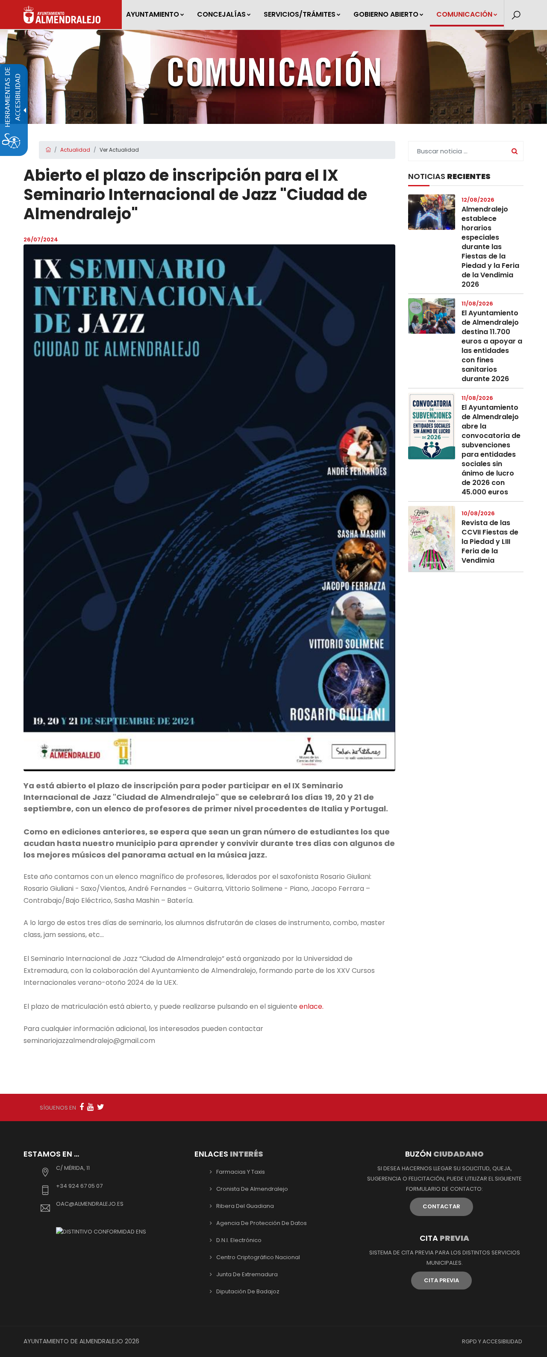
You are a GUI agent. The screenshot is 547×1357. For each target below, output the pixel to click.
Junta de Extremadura (247, 1274)
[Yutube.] (90, 1106)
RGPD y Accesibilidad (492, 1341)
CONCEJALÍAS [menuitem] (221, 14)
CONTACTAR (441, 1206)
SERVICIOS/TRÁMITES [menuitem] (299, 14)
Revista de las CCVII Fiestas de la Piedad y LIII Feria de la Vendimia (490, 541)
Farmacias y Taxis (240, 1172)
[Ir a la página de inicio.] (62, 14)
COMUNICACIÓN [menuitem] (464, 14)
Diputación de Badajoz (247, 1291)
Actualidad (75, 149)
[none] (209, 507)
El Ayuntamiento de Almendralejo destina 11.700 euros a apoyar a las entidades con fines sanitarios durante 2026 (492, 346)
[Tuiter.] (100, 1106)
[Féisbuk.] (81, 1106)
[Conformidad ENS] (101, 1231)
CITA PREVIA (441, 1280)
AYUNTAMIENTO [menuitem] (152, 14)
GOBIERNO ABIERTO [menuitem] (385, 14)
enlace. (311, 1006)
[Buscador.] (516, 15)
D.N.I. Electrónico (239, 1240)
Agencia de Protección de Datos (261, 1223)
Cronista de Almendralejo (252, 1189)
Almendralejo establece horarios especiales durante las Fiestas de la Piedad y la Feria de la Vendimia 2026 (490, 246)
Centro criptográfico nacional (258, 1257)
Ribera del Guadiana (245, 1206)
